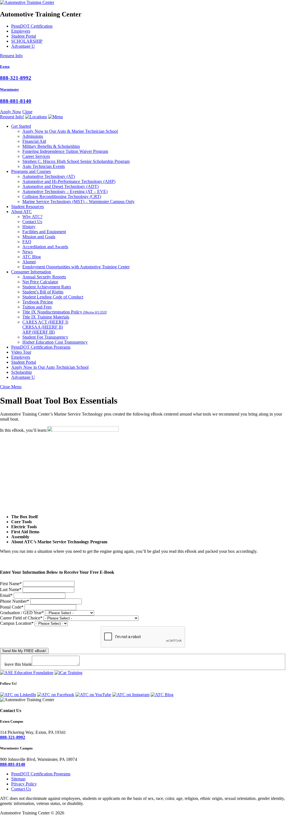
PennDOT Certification (32, 26)
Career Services (36, 156)
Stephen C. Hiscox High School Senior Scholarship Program (76, 161)
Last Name (11, 589)
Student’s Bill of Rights (42, 292)
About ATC (21, 211)
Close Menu (11, 386)
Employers (20, 31)
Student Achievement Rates (46, 286)
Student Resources (27, 206)
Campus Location (17, 623)
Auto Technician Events (43, 166)
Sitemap (18, 778)
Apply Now (10, 111)
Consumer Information (31, 271)
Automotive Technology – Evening (65, 191)
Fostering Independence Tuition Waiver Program (65, 151)
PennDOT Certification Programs (40, 347)
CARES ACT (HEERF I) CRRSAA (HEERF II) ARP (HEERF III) (45, 327)
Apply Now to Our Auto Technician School (50, 367)
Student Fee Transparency (45, 337)
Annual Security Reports (44, 276)
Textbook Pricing (37, 302)
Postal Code (11, 607)
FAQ (26, 241)
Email (6, 595)
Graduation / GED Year (22, 612)
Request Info (11, 55)
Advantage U (23, 46)
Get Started (21, 126)
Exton (4, 66)
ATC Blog (31, 256)
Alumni (29, 261)
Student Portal (23, 36)
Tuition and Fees (37, 307)
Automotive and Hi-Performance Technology (68, 181)
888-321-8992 (15, 78)
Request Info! (12, 116)
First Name (11, 583)
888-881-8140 (15, 101)
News (27, 251)
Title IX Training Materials (45, 317)
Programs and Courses (31, 171)
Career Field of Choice (21, 618)
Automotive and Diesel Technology (60, 186)
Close (27, 111)
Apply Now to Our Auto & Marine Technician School (70, 131)
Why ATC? (32, 216)
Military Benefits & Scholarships (51, 146)
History (28, 226)
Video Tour (21, 352)
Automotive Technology (48, 176)
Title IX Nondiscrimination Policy (64, 312)
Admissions (32, 136)
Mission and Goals (38, 236)
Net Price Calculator (40, 281)
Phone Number (14, 601)
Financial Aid (34, 141)
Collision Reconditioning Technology (61, 196)
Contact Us (32, 221)
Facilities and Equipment (44, 231)
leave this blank (18, 664)
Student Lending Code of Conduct (52, 297)
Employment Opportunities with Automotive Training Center (76, 266)
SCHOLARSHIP (26, 41)
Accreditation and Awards (45, 246)
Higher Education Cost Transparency (55, 342)
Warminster (9, 89)
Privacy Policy (24, 784)
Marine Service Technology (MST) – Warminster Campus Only (78, 201)
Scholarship (21, 372)
